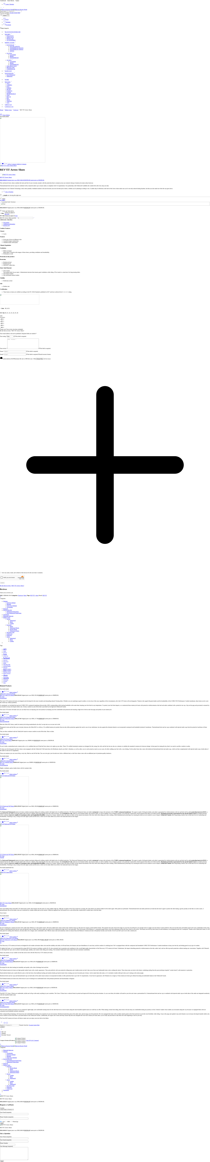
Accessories (10, 607)
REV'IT (45, 595)
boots (5, 654)
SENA (8, 99)
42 (2, 698)
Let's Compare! (35, 1040)
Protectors (9, 635)
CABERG (9, 85)
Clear (16, 215)
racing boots (6, 666)
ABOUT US (8, 104)
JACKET (9, 60)
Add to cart (3, 219)
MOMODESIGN (11, 94)
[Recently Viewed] (7, 1023)
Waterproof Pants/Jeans (13, 611)
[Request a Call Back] (4, 1023)
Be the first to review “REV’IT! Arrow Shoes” (12, 585)
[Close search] (1, 1030)
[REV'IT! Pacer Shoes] (105, 739)
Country (2, 1108)
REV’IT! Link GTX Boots (7, 695)
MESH (12, 56)
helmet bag (5, 660)
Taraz (4, 682)
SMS (8, 1121)
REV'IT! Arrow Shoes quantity (8, 218)
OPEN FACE (10, 37)
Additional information (9, 224)
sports (6, 677)
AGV (8, 83)
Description (6, 222)
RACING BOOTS (15, 46)
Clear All (28, 1040)
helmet (6, 658)
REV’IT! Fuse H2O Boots (7, 1004)
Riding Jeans (7, 672)
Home (1, 110)
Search (5, 15)
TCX (8, 102)
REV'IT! (32, 595)
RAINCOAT (8, 71)
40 (0, 721)
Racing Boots (13, 629)
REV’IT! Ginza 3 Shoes (6, 987)
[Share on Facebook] (1, 200)
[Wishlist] (2, 164)
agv (5, 649)
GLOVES (9, 53)
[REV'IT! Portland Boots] (105, 960)
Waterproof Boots (14, 628)
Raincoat (5, 608)
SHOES (12, 51)
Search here (3, 11)
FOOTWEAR (10, 45)
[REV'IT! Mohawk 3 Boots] (105, 920)
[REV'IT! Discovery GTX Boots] (105, 938)
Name (2, 351)
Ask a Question (9, 192)
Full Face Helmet (11, 602)
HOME (7, 79)
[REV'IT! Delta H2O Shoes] (105, 717)
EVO (8, 86)
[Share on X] (0, 200)
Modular (9, 604)
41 (0, 698)
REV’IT (9, 96)
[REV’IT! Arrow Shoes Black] (22, 162)
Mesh (11, 622)
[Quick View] (5, 692)
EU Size (2, 215)
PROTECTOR (10, 67)
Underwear (9, 634)
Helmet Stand (5, 661)
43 (3, 698)
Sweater (12, 12)
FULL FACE (10, 36)
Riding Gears (8, 110)
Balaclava (5, 652)
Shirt (19, 12)
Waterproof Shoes (14, 631)
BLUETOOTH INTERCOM (12, 32)
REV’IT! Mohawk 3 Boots (7, 922)
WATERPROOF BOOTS (16, 48)
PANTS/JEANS (9, 73)
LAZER (9, 92)
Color (2, 213)
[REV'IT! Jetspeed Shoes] (105, 761)
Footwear (15, 110)
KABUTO (9, 91)
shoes (37, 595)
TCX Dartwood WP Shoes (7, 806)
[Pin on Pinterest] (3, 200)
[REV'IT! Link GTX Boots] (105, 694)
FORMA (9, 88)
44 (6, 721)
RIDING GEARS (9, 42)
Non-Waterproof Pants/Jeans (14, 613)
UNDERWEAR (11, 69)
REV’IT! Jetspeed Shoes (6, 762)
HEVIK (9, 89)
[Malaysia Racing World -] (13, 9)
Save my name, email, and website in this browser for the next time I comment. (22, 572)
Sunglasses (6, 614)
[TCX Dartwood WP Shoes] (105, 790)
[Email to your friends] (4, 200)
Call (3, 1121)
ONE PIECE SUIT (12, 66)
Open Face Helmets (12, 605)
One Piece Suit (10, 632)
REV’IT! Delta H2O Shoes (7, 718)
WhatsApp (15, 1121)
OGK (8, 95)
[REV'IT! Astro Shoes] (105, 887)
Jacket (16, 12)
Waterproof (9, 76)
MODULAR (10, 38)
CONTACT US (9, 106)
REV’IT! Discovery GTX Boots (8, 939)
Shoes (25, 595)
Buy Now (10, 219)
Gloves (8, 619)
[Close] (0, 597)
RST (8, 98)
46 (6, 698)
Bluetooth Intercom (8, 616)
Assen (4, 651)
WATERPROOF (14, 57)
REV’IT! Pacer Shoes (6, 740)
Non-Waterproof (11, 75)
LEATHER (13, 54)
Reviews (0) (6, 225)
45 (4, 698)
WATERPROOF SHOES (16, 49)
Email (2, 354)
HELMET (7, 34)
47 (8, 1007)
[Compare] (8, 692)
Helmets (5, 601)
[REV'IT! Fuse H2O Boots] (105, 1002)
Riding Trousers (6, 673)
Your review (3, 348)
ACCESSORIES (11, 40)
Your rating (3, 336)
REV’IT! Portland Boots (6, 961)
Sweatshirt (5, 681)
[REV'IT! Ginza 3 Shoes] (105, 986)
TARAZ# (9, 101)
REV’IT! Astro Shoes (6, 903)
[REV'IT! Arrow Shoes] (1, 174)
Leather (12, 623)
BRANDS (7, 82)
